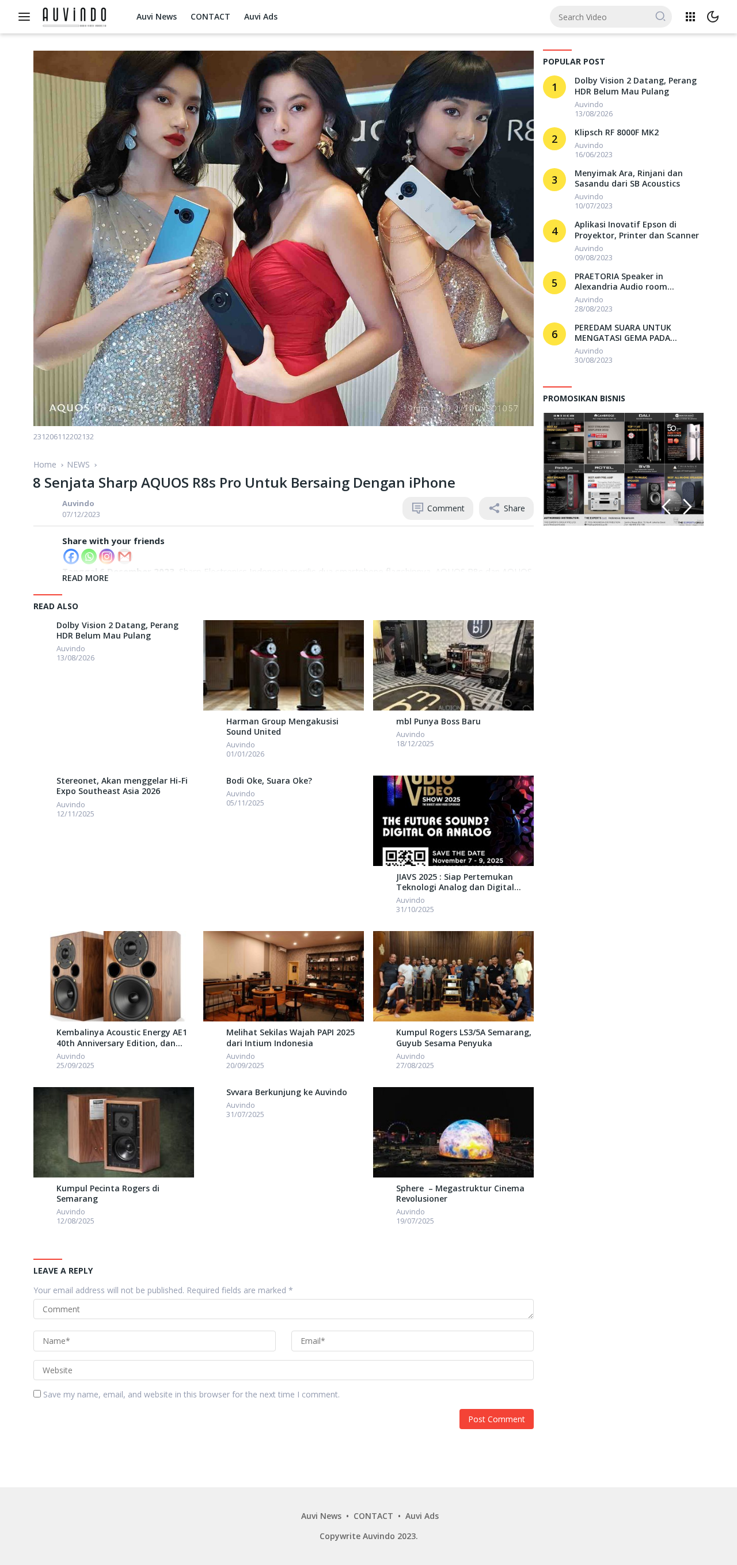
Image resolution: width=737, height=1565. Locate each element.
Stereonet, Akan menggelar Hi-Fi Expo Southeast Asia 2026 (122, 786)
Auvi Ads (261, 16)
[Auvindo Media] (76, 15)
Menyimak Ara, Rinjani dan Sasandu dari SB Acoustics (629, 178)
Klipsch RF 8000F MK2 (617, 132)
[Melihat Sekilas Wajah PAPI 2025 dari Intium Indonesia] (283, 976)
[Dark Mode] (713, 16)
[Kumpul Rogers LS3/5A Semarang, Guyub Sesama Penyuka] (453, 976)
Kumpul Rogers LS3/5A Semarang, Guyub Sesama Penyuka (463, 1037)
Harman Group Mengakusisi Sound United (282, 726)
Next (688, 507)
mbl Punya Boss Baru (438, 721)
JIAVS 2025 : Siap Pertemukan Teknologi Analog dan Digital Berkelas (455, 882)
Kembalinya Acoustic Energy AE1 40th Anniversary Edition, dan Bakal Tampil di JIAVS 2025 (121, 1037)
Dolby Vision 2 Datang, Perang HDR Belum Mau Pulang (117, 630)
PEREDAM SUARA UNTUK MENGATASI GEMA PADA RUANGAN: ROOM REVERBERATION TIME (623, 332)
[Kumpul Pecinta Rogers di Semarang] (113, 1132)
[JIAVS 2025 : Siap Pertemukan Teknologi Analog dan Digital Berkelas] (453, 821)
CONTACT (210, 16)
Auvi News (156, 16)
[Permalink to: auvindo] (44, 507)
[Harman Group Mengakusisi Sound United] (283, 665)
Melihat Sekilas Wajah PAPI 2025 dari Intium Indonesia (290, 1037)
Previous (666, 507)
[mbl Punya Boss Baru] (453, 665)
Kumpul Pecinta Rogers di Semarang (107, 1193)
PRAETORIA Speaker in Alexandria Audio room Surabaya (621, 281)
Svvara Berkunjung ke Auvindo (286, 1092)
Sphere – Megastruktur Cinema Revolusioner (460, 1193)
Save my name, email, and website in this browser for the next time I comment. (191, 1394)
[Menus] (27, 16)
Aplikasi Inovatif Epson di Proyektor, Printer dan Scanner (637, 229)
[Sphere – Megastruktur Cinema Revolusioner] (453, 1132)
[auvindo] (44, 628)
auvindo (78, 503)
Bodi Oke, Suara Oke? (269, 781)
